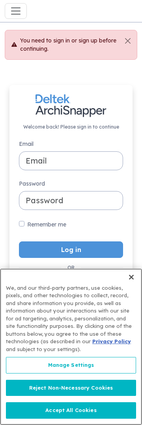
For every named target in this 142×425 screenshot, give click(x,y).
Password (32, 183)
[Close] (128, 41)
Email (26, 143)
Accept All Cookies (70, 410)
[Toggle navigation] (16, 11)
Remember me (46, 224)
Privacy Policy (111, 341)
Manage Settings (71, 365)
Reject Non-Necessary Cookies (71, 388)
